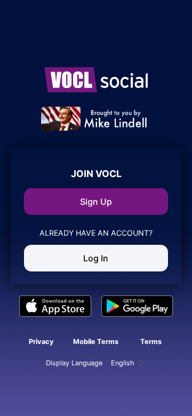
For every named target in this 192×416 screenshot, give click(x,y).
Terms (151, 342)
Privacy (41, 342)
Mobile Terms (95, 342)
